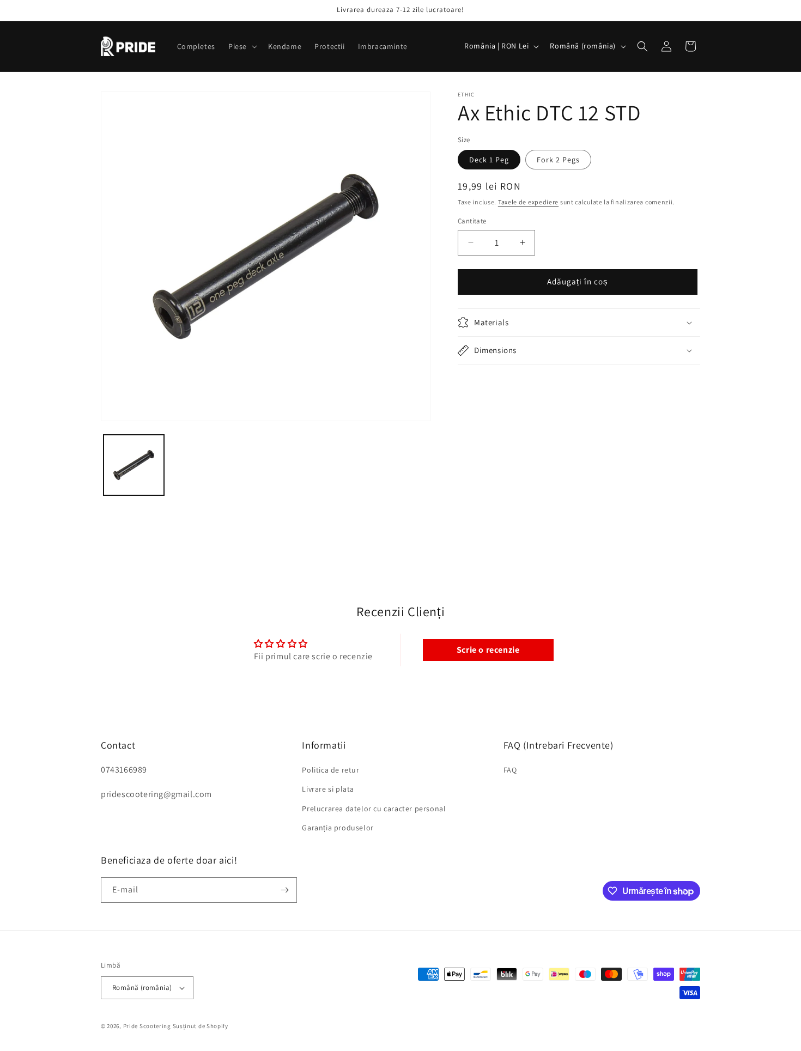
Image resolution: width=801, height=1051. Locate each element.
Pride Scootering (147, 1026)
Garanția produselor (337, 828)
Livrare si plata (328, 789)
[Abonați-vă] (284, 890)
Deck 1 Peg (489, 160)
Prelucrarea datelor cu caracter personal (374, 808)
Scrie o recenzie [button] (488, 649)
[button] (242, 46)
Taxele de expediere (528, 202)
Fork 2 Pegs (558, 160)
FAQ (510, 770)
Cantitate (472, 221)
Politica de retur (330, 770)
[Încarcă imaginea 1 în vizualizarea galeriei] (134, 465)
